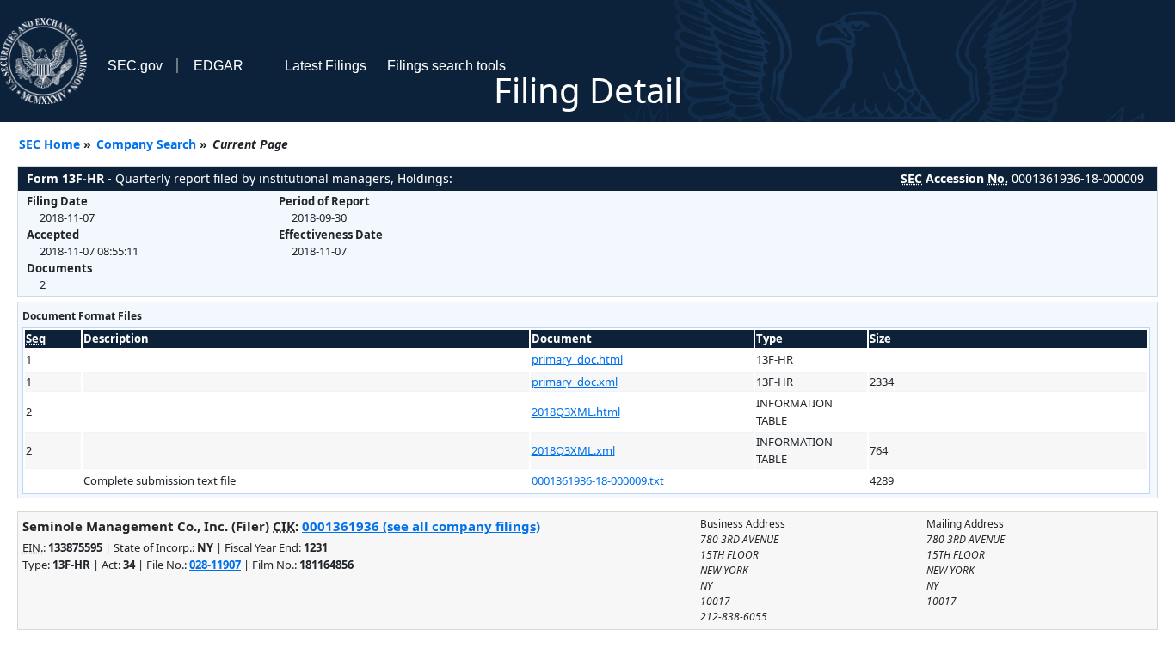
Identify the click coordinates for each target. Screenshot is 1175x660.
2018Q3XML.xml (573, 450)
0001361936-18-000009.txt (598, 480)
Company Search (146, 144)
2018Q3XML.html (576, 411)
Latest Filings (325, 65)
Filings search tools (446, 65)
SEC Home (49, 144)
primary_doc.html (577, 359)
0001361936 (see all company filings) (421, 526)
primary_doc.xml (575, 381)
